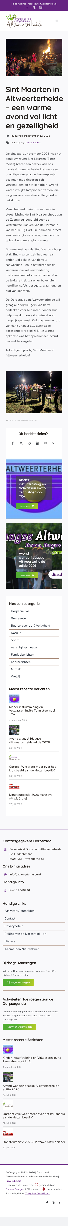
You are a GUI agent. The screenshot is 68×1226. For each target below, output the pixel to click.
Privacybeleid (13, 1181)
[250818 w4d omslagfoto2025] (14, 726)
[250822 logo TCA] (14, 694)
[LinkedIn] (37, 443)
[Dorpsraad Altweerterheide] (14, 754)
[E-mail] (53, 443)
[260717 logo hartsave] (14, 782)
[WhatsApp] (45, 443)
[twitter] (34, 7)
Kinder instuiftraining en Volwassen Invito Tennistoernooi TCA (32, 710)
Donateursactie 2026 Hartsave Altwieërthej (31, 796)
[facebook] (27, 7)
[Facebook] (12, 443)
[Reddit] (29, 443)
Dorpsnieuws (33, 142)
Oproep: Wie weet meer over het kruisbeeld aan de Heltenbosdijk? (32, 768)
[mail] (40, 7)
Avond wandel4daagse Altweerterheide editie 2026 (29, 740)
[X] (21, 443)
